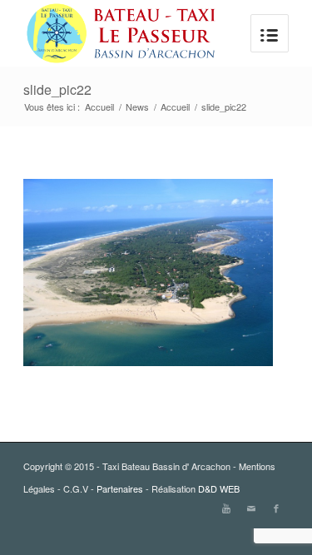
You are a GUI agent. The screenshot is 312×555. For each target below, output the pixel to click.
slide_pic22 (57, 89)
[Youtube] (226, 507)
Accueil (99, 107)
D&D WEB (219, 488)
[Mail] (251, 507)
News (137, 107)
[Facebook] (276, 507)
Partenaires (120, 488)
